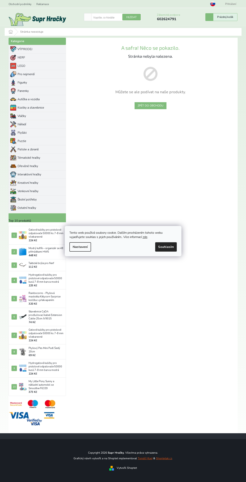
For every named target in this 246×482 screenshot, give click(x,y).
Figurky (22, 83)
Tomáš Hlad (145, 458)
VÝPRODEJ (25, 49)
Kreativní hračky (28, 183)
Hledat (131, 17)
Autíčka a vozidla (29, 99)
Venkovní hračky (28, 191)
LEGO (21, 66)
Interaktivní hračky (29, 174)
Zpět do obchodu (150, 105)
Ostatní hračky (27, 208)
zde (145, 237)
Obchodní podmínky (20, 4)
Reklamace (42, 4)
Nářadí (22, 124)
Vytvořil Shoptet (127, 468)
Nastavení (80, 247)
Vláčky (22, 116)
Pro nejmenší (26, 74)
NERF (21, 57)
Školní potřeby (27, 199)
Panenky (23, 91)
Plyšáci (22, 133)
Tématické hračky (29, 158)
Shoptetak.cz (164, 458)
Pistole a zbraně (28, 149)
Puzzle (22, 141)
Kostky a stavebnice (31, 108)
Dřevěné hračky (28, 166)
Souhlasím (166, 247)
